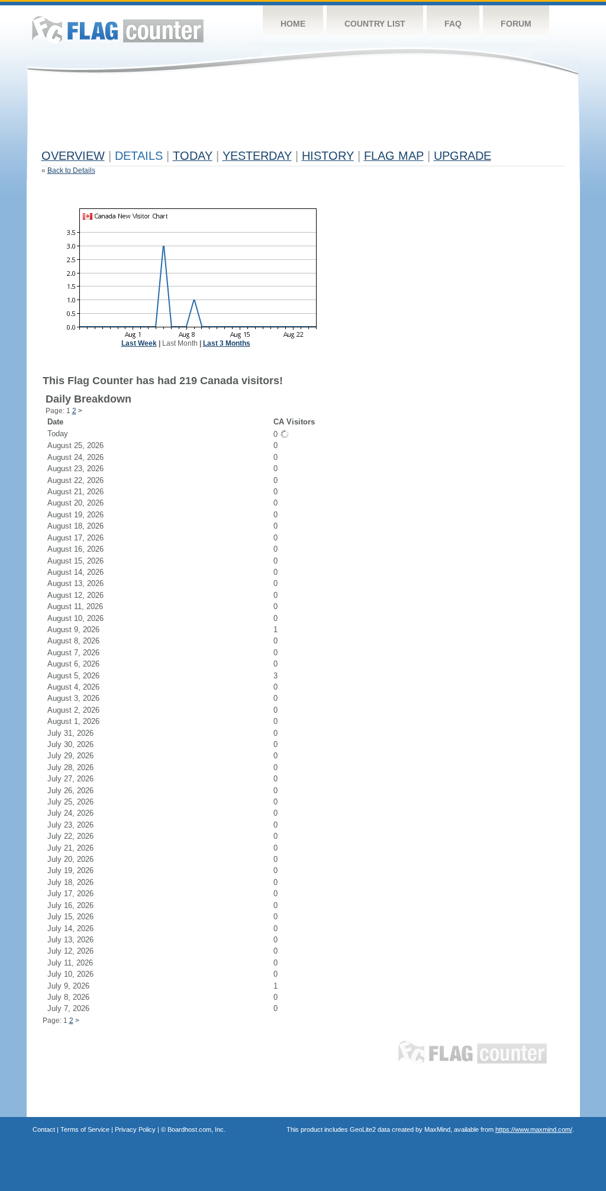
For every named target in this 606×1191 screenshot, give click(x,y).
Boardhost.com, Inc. (196, 1129)
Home (293, 23)
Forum (516, 23)
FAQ (453, 23)
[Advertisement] (256, 116)
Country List (374, 23)
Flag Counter (118, 29)
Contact (44, 1129)
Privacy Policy (135, 1129)
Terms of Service (84, 1129)
